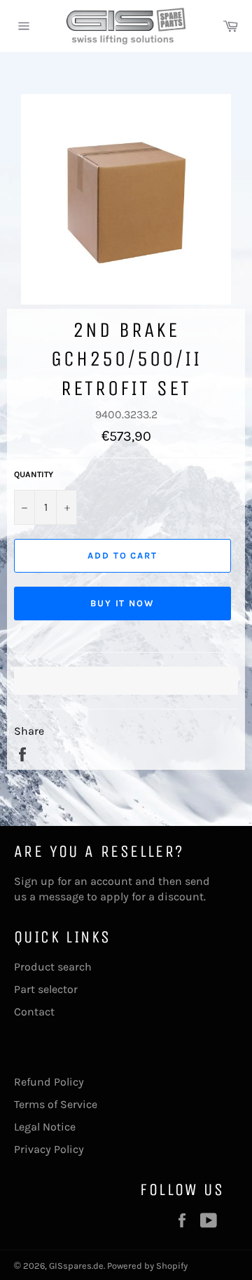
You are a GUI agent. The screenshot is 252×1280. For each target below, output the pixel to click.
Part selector (46, 989)
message (61, 896)
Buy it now (122, 603)
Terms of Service (55, 1104)
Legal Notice (45, 1126)
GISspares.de (76, 1265)
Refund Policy (49, 1081)
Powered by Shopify (147, 1265)
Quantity (33, 474)
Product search (53, 966)
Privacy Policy (49, 1149)
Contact (34, 1011)
